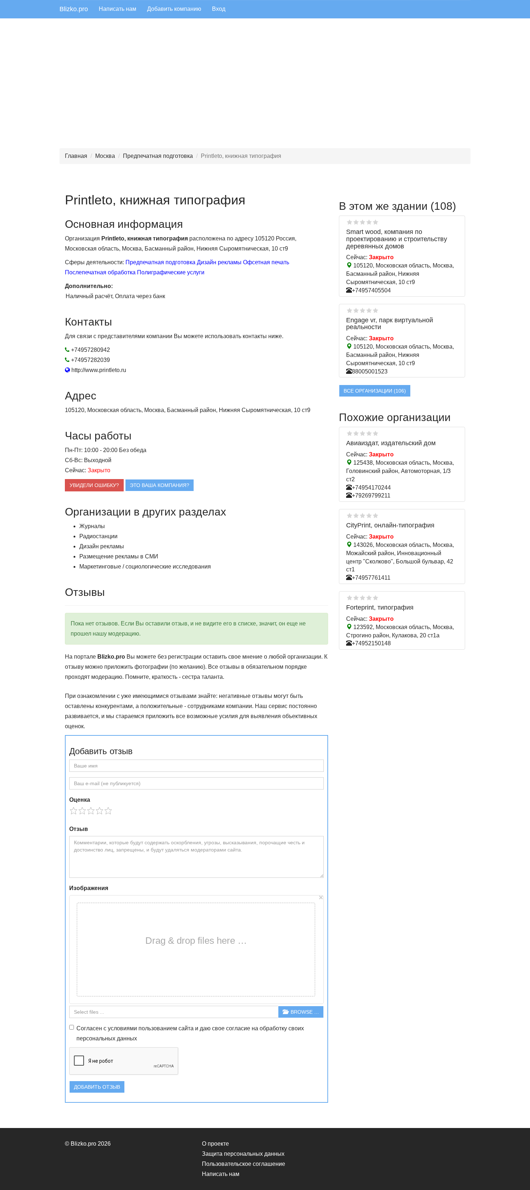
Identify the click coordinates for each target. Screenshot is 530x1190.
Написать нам (117, 9)
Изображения (88, 888)
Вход (218, 9)
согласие (238, 1028)
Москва (105, 156)
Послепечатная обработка (100, 272)
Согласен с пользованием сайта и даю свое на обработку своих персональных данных (190, 1033)
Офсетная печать (266, 262)
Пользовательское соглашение (243, 1164)
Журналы (92, 526)
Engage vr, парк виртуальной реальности (389, 324)
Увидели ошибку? (94, 485)
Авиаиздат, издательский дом (391, 443)
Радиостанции (98, 536)
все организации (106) (375, 391)
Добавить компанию (174, 9)
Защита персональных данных (243, 1154)
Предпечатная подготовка (158, 156)
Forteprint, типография (380, 607)
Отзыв (78, 829)
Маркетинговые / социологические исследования (145, 566)
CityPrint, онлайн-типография (390, 525)
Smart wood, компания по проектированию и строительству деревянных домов (396, 239)
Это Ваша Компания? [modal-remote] (159, 485)
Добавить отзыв (97, 1087)
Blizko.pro (73, 9)
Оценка (79, 800)
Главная (76, 156)
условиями (122, 1028)
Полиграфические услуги (170, 272)
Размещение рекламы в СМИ (118, 556)
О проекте (215, 1144)
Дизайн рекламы (219, 262)
